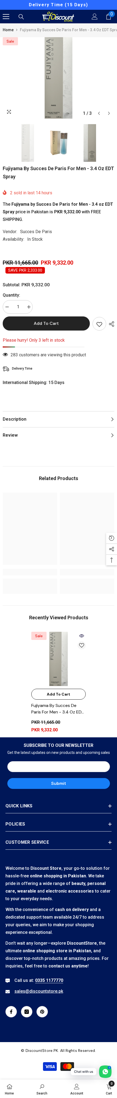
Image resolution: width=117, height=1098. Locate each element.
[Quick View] (82, 636)
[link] (30, 572)
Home (8, 30)
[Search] (21, 17)
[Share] (110, 324)
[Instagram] (26, 1011)
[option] (58, 5)
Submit (58, 783)
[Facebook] (11, 1011)
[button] (99, 113)
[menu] (6, 16)
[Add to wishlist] (99, 324)
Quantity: (11, 295)
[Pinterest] (42, 1011)
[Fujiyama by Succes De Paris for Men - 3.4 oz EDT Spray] (58, 659)
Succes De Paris (36, 231)
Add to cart (46, 323)
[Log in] (95, 17)
